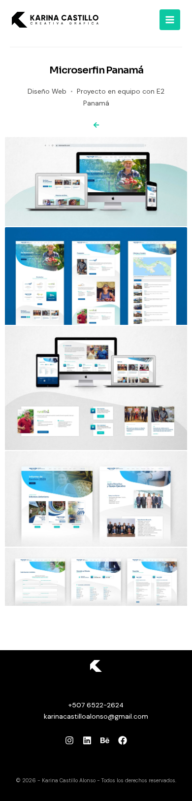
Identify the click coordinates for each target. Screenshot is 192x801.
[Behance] (104, 740)
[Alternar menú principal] (170, 19)
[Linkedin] (87, 740)
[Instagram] (69, 740)
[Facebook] (122, 740)
